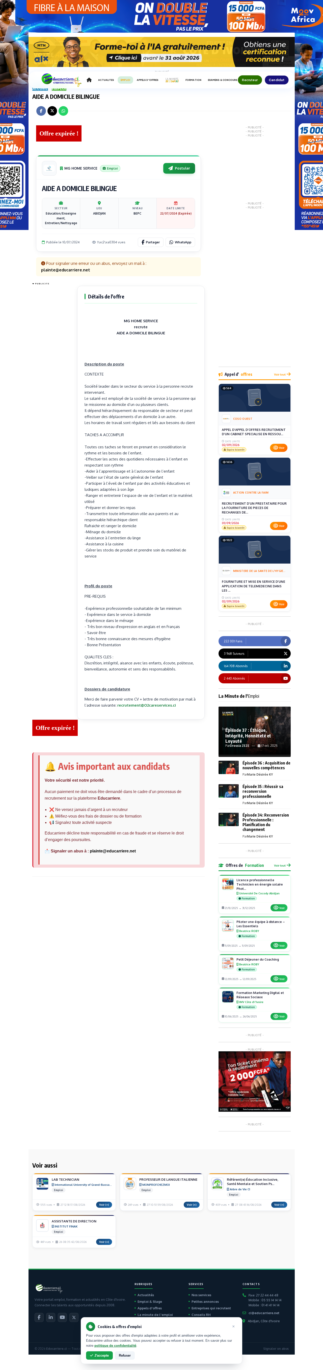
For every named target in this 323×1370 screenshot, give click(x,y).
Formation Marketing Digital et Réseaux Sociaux (260, 995)
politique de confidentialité (115, 1346)
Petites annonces (205, 1301)
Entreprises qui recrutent (211, 1308)
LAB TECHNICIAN (65, 1179)
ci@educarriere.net (264, 1313)
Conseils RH (201, 1315)
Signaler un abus (276, 1349)
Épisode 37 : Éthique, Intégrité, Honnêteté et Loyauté (248, 735)
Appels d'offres (150, 1308)
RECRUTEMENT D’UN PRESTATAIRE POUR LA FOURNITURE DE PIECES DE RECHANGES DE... (254, 507)
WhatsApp (183, 242)
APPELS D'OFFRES (147, 80)
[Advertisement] (52, 362)
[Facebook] (39, 1317)
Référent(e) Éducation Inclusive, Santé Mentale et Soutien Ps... (252, 1181)
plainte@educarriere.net (113, 851)
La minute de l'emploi (155, 1315)
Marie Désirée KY (260, 774)
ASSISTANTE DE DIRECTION (74, 1221)
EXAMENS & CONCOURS (223, 80)
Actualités (146, 1295)
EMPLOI (125, 80)
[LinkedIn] (50, 1317)
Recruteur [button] (250, 80)
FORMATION (193, 80)
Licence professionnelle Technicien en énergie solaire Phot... (259, 884)
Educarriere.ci (56, 1349)
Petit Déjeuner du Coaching (257, 959)
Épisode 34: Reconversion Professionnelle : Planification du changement (266, 822)
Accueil (40, 88)
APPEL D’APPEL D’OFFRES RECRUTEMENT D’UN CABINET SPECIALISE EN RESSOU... (254, 432)
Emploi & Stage (150, 1301)
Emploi (59, 88)
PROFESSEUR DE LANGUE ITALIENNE (168, 1179)
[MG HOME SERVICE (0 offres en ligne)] (49, 168)
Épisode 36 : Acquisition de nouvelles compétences (266, 765)
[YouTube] (62, 1317)
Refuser (125, 1355)
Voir (281, 448)
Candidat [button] (277, 80)
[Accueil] (89, 80)
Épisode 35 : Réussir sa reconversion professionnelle (263, 791)
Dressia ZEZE (239, 746)
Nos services (201, 1295)
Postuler (182, 168)
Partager (153, 242)
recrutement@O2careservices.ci (146, 705)
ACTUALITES (106, 80)
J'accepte (101, 1355)
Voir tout (280, 374)
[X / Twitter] (73, 1317)
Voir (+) (104, 1204)
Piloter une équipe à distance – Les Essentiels (260, 924)
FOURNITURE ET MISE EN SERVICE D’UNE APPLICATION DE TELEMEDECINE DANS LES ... (253, 585)
